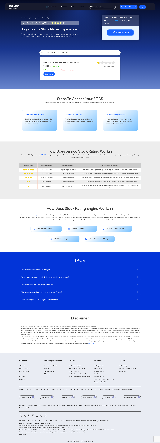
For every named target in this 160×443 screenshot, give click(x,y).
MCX (111, 405)
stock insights (35, 215)
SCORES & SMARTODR (121, 405)
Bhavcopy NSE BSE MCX (77, 368)
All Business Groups (127, 389)
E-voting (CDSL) (24, 407)
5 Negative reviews (67, 70)
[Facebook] (20, 415)
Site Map (43, 405)
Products (64, 7)
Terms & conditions (33, 405)
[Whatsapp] (45, 415)
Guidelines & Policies (100, 382)
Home (22, 18)
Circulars (97, 374)
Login (142, 7)
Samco (129, 119)
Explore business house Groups (79, 374)
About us (22, 366)
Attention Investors (102, 405)
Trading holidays (99, 366)
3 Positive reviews (49, 70)
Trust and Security (89, 405)
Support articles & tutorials (127, 368)
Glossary (47, 374)
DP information (99, 371)
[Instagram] (29, 415)
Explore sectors (74, 371)
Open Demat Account (128, 7)
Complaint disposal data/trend (104, 379)
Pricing (73, 7)
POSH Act (133, 405)
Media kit (22, 379)
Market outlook (49, 371)
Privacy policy (61, 405)
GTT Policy (79, 405)
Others (101, 389)
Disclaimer (22, 405)
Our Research (52, 7)
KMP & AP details (24, 368)
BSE (54, 405)
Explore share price (75, 366)
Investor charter (99, 376)
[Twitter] (24, 415)
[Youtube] (37, 415)
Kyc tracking (123, 366)
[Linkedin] (33, 415)
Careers (22, 374)
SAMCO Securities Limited (26, 421)
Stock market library (50, 366)
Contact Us (122, 371)
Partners (82, 7)
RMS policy (70, 405)
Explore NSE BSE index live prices (80, 376)
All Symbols (108, 389)
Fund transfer (98, 368)
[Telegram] (41, 415)
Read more (22, 434)
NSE (49, 405)
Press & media (24, 371)
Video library (48, 368)
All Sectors (117, 389)
